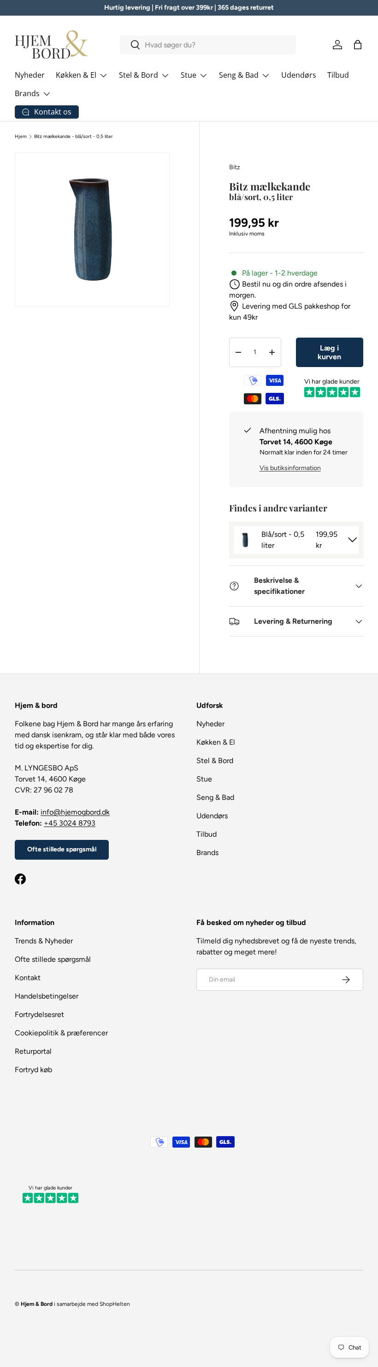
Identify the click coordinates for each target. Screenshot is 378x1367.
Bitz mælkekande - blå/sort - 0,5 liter (73, 136)
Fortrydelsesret (39, 1014)
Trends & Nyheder (44, 940)
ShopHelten (115, 1304)
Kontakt (28, 977)
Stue (204, 779)
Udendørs (298, 75)
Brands (207, 852)
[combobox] (207, 44)
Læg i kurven (329, 352)
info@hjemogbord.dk (75, 812)
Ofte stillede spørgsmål (61, 849)
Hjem (21, 136)
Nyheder (30, 75)
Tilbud (338, 75)
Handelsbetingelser (46, 996)
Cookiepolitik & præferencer (61, 1032)
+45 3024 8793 (69, 823)
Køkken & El (215, 742)
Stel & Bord (214, 760)
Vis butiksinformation (290, 468)
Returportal (33, 1051)
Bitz (234, 167)
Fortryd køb (33, 1069)
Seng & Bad (215, 797)
